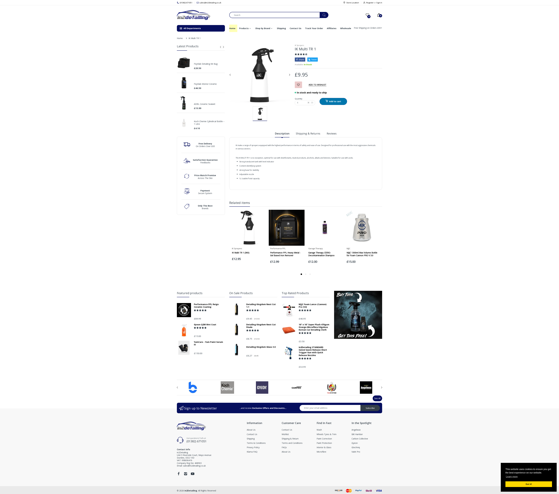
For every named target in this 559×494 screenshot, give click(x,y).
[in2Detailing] (201, 15)
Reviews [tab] (332, 133)
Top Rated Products (295, 293)
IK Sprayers (299, 45)
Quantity (298, 98)
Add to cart (335, 101)
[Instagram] (185, 474)
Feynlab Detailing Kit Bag (205, 64)
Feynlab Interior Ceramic (205, 84)
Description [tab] (282, 133)
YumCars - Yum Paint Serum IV (208, 343)
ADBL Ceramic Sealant (204, 104)
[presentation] (220, 47)
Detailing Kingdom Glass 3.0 (261, 347)
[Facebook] (178, 474)
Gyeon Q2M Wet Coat (205, 324)
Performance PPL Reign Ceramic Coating (206, 305)
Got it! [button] (529, 484)
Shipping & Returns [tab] (308, 133)
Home (180, 38)
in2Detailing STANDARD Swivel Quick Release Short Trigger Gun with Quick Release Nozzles (313, 351)
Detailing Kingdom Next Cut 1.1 (261, 305)
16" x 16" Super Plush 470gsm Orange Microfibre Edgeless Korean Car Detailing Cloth (314, 327)
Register (370, 2)
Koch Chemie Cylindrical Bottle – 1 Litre (209, 122)
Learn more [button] (512, 476)
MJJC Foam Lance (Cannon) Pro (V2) (313, 305)
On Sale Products (241, 293)
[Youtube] (192, 474)
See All (377, 398)
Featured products (189, 293)
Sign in (379, 2)
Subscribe (370, 408)
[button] (301, 54)
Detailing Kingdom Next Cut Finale (261, 326)
